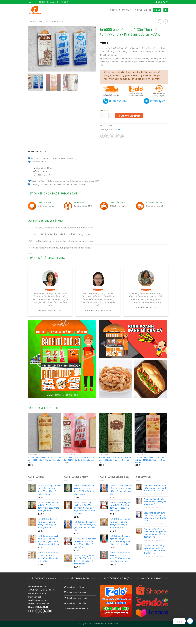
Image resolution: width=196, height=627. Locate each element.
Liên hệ (147, 10)
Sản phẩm (126, 10)
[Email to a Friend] (112, 136)
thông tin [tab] (33, 152)
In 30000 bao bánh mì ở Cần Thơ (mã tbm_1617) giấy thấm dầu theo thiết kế (150, 459)
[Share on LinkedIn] (121, 136)
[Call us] (164, 2)
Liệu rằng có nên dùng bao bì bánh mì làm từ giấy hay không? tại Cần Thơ (155, 517)
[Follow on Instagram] (159, 2)
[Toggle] (30, 228)
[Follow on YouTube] (166, 2)
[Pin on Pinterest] (117, 136)
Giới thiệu (115, 10)
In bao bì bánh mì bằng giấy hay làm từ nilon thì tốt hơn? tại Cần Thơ (155, 488)
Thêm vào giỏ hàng (129, 116)
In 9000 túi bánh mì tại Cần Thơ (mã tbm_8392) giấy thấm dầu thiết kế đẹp (115, 459)
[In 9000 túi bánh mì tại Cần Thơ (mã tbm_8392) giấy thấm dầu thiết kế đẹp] (115, 433)
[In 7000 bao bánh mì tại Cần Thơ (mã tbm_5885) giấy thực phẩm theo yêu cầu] (44, 433)
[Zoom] (31, 68)
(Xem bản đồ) (34, 597)
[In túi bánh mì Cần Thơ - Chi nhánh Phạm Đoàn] (34, 10)
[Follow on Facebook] (156, 2)
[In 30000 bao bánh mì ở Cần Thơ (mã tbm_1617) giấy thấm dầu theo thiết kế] (151, 433)
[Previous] (32, 48)
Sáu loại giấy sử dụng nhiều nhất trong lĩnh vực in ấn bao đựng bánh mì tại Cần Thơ (156, 533)
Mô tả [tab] (43, 152)
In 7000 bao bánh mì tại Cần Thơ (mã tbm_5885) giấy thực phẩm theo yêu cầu (44, 459)
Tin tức (138, 10)
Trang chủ (35, 21)
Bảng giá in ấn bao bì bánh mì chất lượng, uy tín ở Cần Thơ (155, 501)
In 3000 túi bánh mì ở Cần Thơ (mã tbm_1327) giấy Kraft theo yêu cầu (78, 458)
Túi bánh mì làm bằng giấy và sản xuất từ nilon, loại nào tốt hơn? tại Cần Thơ (155, 549)
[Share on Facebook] (102, 136)
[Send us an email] (161, 2)
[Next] (91, 48)
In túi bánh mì (55, 21)
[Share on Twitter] (107, 136)
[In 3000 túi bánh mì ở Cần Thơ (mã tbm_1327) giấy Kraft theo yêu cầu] (79, 433)
